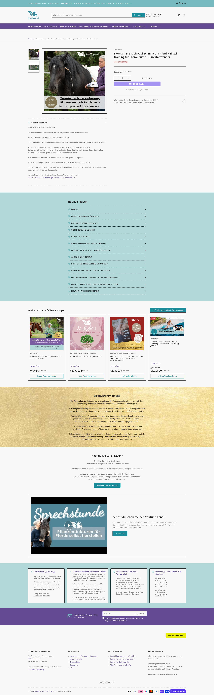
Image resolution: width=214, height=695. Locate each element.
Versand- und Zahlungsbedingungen (84, 656)
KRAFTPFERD (118, 49)
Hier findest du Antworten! (107, 485)
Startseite (31, 39)
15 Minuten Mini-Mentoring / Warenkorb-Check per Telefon (45, 357)
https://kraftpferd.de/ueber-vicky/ (127, 594)
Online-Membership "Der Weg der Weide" (86, 356)
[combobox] (104, 15)
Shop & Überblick (34, 26)
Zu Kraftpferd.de (139, 26)
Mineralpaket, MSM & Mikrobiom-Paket (93, 26)
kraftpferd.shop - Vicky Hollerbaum (83, 353)
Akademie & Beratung (119, 26)
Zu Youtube (119, 533)
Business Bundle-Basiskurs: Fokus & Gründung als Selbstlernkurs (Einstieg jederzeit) (164, 343)
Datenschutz (75, 662)
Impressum (74, 665)
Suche (139, 15)
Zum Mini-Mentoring (36, 669)
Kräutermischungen (68, 26)
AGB (72, 668)
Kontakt (153, 26)
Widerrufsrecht (76, 659)
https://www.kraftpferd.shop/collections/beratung (89, 599)
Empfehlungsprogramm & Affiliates (123, 656)
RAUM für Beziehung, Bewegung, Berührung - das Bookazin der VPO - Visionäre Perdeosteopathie (127, 358)
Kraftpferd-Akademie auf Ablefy (122, 659)
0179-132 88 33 (34, 659)
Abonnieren (139, 614)
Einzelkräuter (49, 26)
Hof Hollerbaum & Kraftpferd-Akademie (168, 310)
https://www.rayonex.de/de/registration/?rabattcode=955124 (51, 177)
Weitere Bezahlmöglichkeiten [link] (137, 89)
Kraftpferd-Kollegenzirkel (119, 662)
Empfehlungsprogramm (42, 596)
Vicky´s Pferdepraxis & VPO (120, 665)
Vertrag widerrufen (175, 635)
